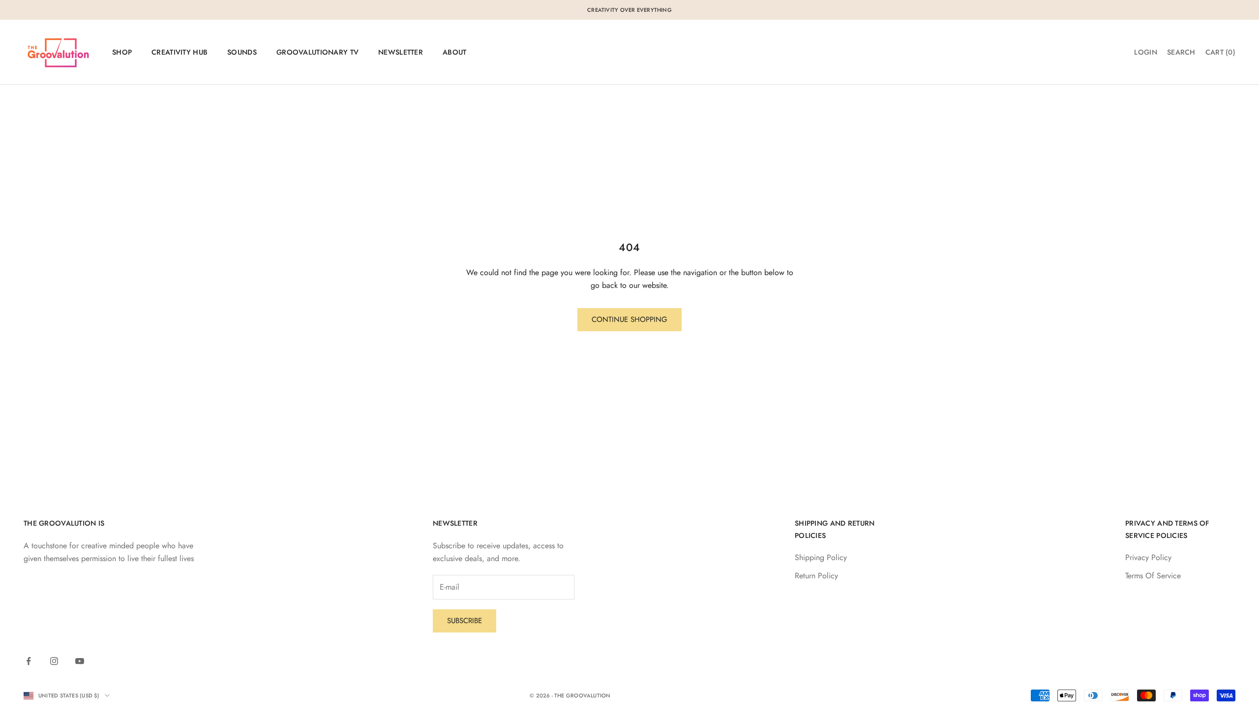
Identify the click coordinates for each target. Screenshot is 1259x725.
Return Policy (816, 575)
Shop (122, 52)
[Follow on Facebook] (28, 661)
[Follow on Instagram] (54, 661)
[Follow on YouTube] (80, 661)
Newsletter (400, 52)
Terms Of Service (1153, 575)
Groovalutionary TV (317, 52)
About (454, 52)
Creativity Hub (179, 52)
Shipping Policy (821, 557)
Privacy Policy (1148, 557)
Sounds (242, 52)
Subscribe (464, 620)
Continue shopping (629, 319)
